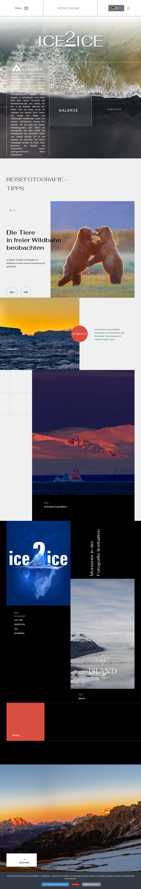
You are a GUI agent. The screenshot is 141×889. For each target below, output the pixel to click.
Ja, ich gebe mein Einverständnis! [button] (55, 884)
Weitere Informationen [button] (91, 884)
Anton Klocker (68, 8)
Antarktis (79, 334)
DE (116, 8)
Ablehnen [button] (75, 884)
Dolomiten (24, 862)
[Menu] (26, 8)
